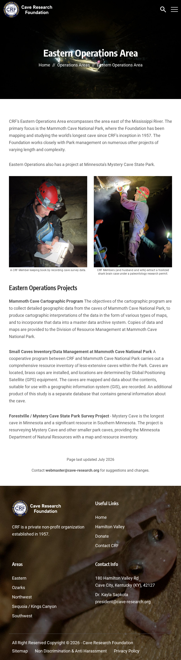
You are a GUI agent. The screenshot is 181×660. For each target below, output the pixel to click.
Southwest (22, 615)
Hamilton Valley (110, 526)
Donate (102, 536)
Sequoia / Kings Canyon (34, 606)
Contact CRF (107, 545)
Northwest (22, 596)
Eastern (19, 578)
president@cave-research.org (123, 601)
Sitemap (20, 650)
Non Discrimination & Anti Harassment (71, 650)
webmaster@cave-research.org (72, 470)
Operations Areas (73, 64)
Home (44, 64)
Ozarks (18, 587)
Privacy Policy (127, 650)
